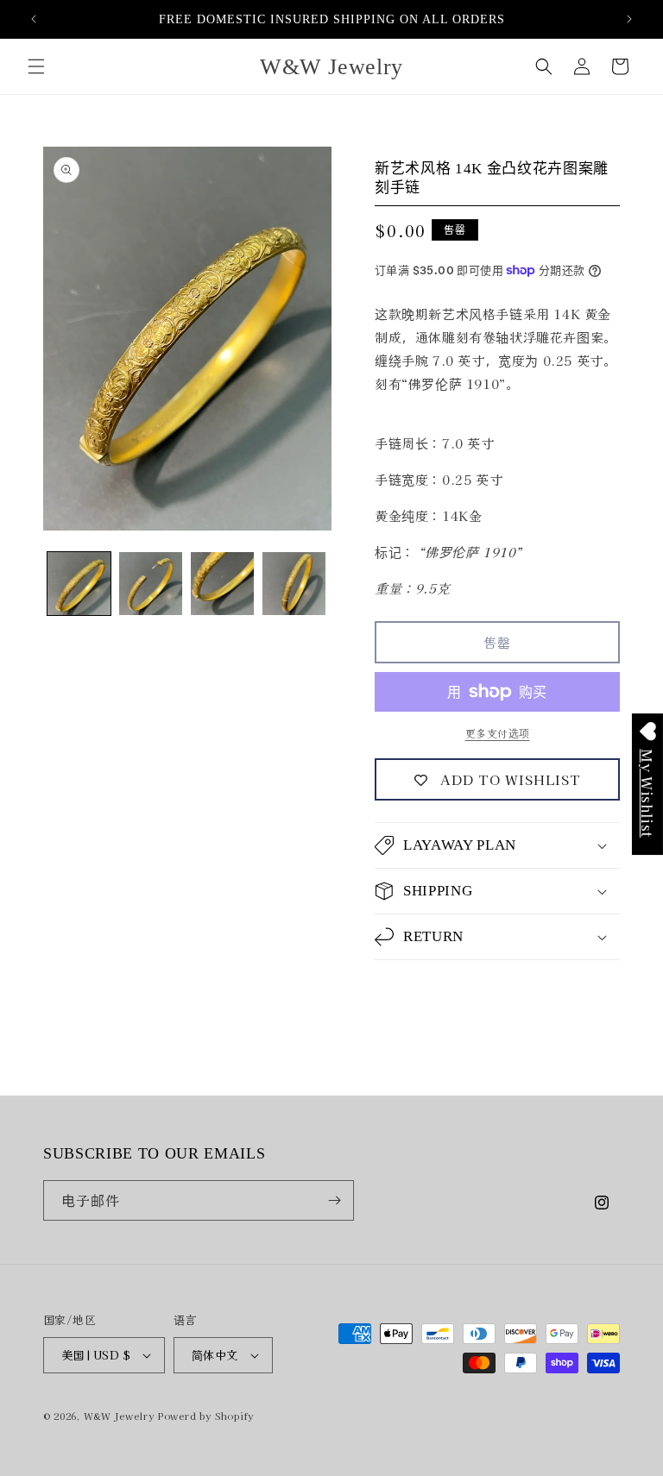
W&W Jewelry (119, 1416)
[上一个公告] (34, 19)
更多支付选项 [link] (497, 732)
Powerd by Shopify (206, 1416)
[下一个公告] (629, 19)
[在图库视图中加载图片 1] (78, 583)
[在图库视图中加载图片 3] (222, 583)
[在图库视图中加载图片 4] (293, 583)
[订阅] (334, 1200)
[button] (36, 66)
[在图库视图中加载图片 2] (150, 583)
